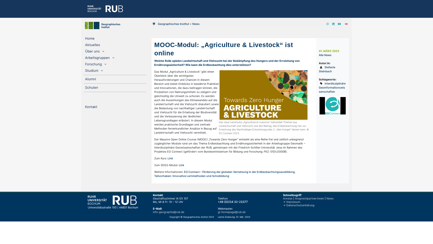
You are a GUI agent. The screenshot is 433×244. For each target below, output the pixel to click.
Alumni (97, 79)
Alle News (325, 55)
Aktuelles (99, 45)
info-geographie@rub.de (168, 212)
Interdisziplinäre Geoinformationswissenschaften (332, 87)
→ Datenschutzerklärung (298, 205)
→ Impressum (291, 202)
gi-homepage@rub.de (232, 212)
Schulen (98, 87)
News (196, 24)
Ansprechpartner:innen (309, 198)
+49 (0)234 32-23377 (233, 202)
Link (170, 158)
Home (96, 38)
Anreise (287, 198)
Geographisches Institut (173, 24)
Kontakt (98, 107)
